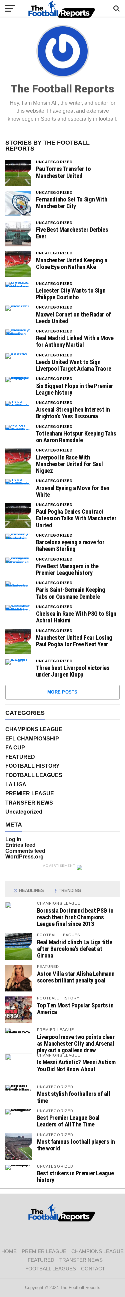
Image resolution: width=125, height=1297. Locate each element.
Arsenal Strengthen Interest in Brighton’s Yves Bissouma (73, 413)
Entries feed (20, 845)
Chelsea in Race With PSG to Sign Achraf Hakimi (76, 617)
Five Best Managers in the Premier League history (67, 569)
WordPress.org (24, 856)
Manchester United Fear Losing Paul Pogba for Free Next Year (74, 641)
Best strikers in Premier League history (75, 1176)
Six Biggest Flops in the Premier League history (74, 389)
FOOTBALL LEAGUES (33, 775)
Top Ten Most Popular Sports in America (75, 1008)
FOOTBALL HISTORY (32, 766)
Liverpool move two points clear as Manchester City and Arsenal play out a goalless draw (76, 1043)
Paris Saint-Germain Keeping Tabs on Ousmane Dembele (70, 593)
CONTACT (93, 1268)
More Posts (62, 692)
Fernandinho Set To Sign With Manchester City (71, 202)
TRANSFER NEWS (29, 803)
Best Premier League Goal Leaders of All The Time (68, 1121)
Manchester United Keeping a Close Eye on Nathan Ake (71, 263)
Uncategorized (54, 162)
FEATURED (20, 757)
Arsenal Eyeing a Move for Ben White (72, 491)
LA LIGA (15, 784)
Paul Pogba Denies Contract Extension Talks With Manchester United (76, 518)
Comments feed (25, 851)
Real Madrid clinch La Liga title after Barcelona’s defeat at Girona (74, 949)
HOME (9, 1251)
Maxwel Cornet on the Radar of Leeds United (73, 317)
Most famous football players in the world (76, 1145)
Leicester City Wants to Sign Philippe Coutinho (71, 294)
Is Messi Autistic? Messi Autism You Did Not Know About (76, 1065)
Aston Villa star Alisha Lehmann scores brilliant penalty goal (76, 977)
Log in (13, 839)
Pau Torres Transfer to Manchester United (63, 172)
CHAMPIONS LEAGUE (33, 729)
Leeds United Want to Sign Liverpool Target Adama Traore (73, 365)
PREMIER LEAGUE (29, 793)
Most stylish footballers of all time (73, 1097)
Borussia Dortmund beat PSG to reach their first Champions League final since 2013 (75, 917)
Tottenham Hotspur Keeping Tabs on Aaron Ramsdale (76, 437)
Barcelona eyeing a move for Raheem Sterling (70, 545)
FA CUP (15, 747)
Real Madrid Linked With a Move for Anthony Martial (75, 341)
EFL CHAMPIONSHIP (32, 738)
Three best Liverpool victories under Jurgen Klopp (73, 671)
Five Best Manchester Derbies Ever (72, 233)
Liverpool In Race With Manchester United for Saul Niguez (69, 464)
